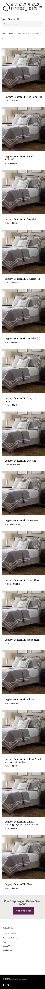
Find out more (24, 911)
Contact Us (7, 950)
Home (3, 33)
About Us (7, 946)
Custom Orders (9, 934)
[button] (41, 6)
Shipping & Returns (11, 938)
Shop (11, 33)
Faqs (4, 942)
